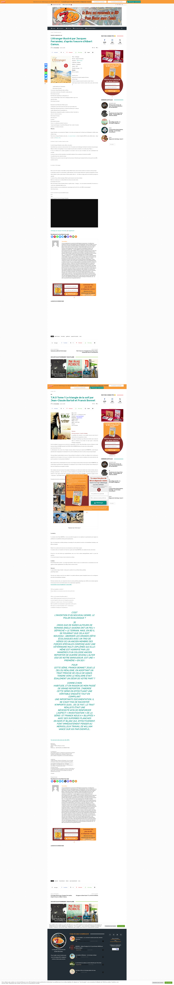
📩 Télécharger (98, 502)
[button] (99, 487)
